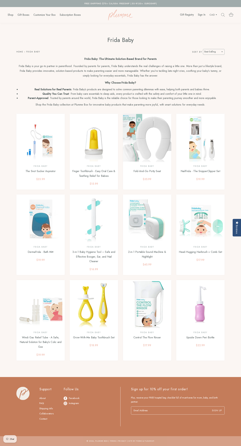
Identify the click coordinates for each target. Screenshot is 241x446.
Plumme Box (101, 441)
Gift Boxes (23, 15)
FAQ (41, 403)
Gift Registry (187, 14)
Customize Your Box (44, 15)
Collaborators (46, 413)
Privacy (122, 441)
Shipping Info (46, 408)
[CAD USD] (213, 14)
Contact (43, 419)
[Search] (223, 15)
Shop (10, 15)
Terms (113, 441)
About (42, 398)
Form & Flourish (145, 441)
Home (19, 51)
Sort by (197, 51)
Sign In (201, 14)
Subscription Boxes (70, 15)
